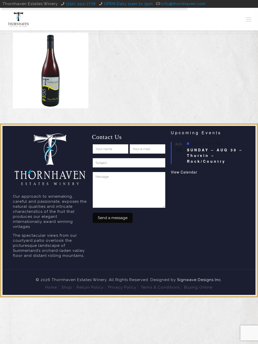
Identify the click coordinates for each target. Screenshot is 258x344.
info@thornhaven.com (183, 4)
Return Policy (90, 287)
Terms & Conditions (160, 287)
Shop (66, 287)
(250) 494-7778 (81, 4)
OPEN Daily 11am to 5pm (128, 4)
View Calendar (184, 172)
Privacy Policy (122, 287)
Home (51, 287)
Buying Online (198, 287)
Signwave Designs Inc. (199, 280)
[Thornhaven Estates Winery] (18, 19)
